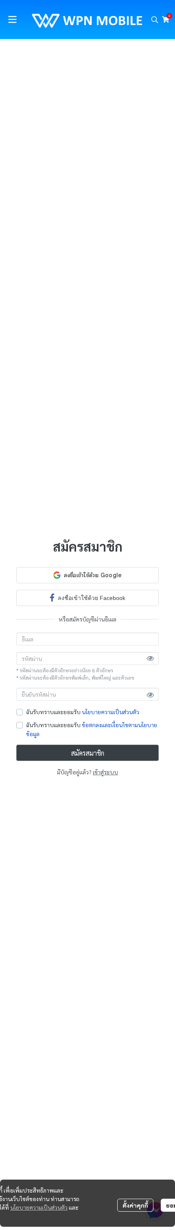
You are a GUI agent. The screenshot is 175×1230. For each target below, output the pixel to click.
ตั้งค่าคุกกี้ (135, 1205)
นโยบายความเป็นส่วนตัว (110, 711)
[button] (154, 19)
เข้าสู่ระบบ (105, 772)
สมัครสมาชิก (87, 753)
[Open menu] (12, 19)
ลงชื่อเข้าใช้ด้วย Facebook (91, 598)
